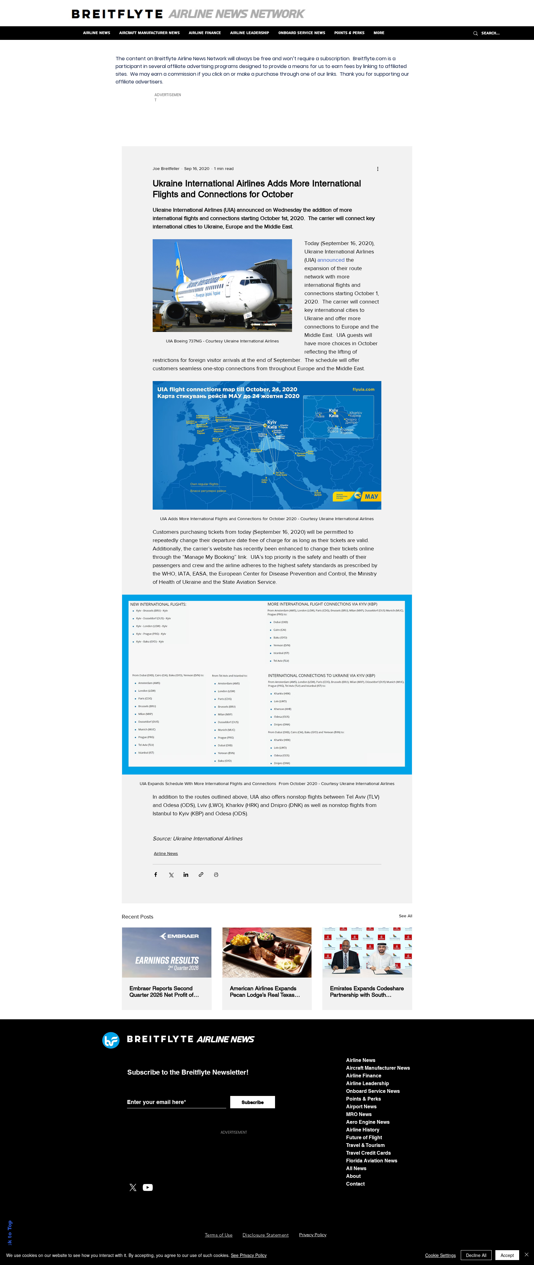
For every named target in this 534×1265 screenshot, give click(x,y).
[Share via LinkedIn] (186, 874)
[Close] (526, 1255)
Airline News (166, 853)
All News (356, 1168)
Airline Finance (363, 1076)
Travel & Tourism (365, 1145)
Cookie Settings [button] (440, 1255)
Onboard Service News (373, 1091)
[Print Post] (216, 874)
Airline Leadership (367, 1083)
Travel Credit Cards (368, 1153)
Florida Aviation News (371, 1161)
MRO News (359, 1114)
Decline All (476, 1255)
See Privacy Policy (249, 1255)
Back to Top (10, 1237)
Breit (144, 1039)
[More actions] (377, 168)
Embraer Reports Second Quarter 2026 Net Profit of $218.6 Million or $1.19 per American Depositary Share (163, 991)
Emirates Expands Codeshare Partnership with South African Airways (367, 991)
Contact (355, 1184)
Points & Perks (363, 1099)
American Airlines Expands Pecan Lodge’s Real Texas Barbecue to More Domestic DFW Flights (264, 991)
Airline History (362, 1130)
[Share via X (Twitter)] (171, 874)
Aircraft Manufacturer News (378, 1068)
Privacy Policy (312, 1234)
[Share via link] (201, 874)
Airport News (361, 1107)
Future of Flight (364, 1137)
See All (405, 915)
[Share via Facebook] (156, 874)
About (353, 1176)
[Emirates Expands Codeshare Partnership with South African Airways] (367, 953)
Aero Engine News (368, 1122)
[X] (133, 1187)
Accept (507, 1255)
